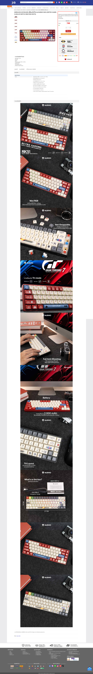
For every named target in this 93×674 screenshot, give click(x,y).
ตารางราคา (29, 7)
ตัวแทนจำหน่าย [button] (72, 7)
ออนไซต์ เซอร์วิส (78, 7)
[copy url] (77, 12)
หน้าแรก (9, 7)
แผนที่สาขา (24, 651)
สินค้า (10, 651)
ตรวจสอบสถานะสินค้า (39, 652)
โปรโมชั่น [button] (24, 7)
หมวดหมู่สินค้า (49, 2)
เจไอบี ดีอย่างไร (12, 654)
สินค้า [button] (12, 7)
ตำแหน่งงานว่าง (25, 652)
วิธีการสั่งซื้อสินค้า (38, 651)
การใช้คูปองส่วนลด (38, 654)
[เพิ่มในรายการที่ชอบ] (68, 59)
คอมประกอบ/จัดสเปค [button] (18, 7)
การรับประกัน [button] (39, 7)
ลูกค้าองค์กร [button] (67, 7)
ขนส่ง (60, 37)
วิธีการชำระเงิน (38, 653)
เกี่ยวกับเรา (11, 653)
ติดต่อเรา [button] (57, 7)
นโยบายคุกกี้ (70, 652)
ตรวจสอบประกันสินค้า (26, 653)
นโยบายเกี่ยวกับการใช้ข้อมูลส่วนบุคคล (74, 651)
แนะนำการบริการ (52, 7)
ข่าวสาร (11, 652)
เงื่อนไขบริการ (34, 7)
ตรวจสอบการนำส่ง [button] (45, 7)
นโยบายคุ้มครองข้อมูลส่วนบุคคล (73, 653)
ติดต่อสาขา (62, 7)
